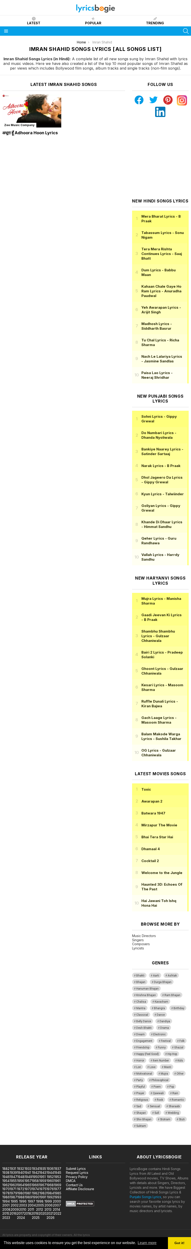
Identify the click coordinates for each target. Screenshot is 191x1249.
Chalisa (141, 1001)
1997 (31, 1201)
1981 (28, 1193)
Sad (138, 1106)
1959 (42, 1181)
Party (139, 1080)
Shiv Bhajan (143, 1119)
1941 (27, 1173)
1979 (13, 1193)
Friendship (142, 1047)
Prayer (140, 1093)
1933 (27, 1169)
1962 (6, 1185)
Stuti (182, 1119)
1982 (35, 1193)
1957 (28, 1181)
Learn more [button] (147, 1243)
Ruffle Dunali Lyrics (159, 703)
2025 (36, 1218)
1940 (20, 1173)
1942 (35, 1173)
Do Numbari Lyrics (158, 435)
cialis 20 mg (9, 1142)
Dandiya (165, 1021)
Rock (160, 1099)
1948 (21, 1177)
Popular (93, 23)
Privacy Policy (77, 1177)
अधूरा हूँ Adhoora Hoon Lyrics (30, 132)
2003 (23, 1205)
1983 (43, 1193)
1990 (36, 1197)
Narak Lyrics (161, 466)
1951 (42, 1177)
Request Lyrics (77, 1173)
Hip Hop (172, 1054)
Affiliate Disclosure (80, 1189)
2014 (56, 1209)
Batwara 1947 (153, 813)
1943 (42, 1173)
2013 (47, 1209)
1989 (28, 1197)
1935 (42, 1169)
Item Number (161, 1060)
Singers (138, 940)
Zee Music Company (19, 125)
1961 (57, 1181)
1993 (57, 1197)
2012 (39, 1209)
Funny (162, 1047)
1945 (57, 1173)
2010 (22, 1209)
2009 (15, 1209)
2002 (15, 1205)
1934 (35, 1169)
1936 (50, 1169)
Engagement (144, 1041)
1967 (42, 1185)
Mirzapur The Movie (159, 825)
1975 (42, 1189)
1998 (40, 1201)
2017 (20, 1213)
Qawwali (158, 1093)
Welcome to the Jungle (161, 872)
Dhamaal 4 (150, 849)
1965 (27, 1185)
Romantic (178, 1099)
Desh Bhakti (144, 1028)
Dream (140, 1034)
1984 (50, 1193)
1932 (20, 1169)
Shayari (141, 1113)
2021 (49, 1213)
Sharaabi (174, 1106)
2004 (32, 1205)
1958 (35, 1181)
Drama (164, 1028)
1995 (14, 1201)
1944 (50, 1173)
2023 (6, 1218)
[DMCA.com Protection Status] (80, 1205)
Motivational (144, 1073)
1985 (57, 1193)
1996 (23, 1201)
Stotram (165, 1119)
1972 (20, 1189)
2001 (6, 1205)
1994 (6, 1201)
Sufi (156, 1113)
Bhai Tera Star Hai (157, 837)
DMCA (70, 1181)
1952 (50, 1177)
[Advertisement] (161, 158)
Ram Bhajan (172, 995)
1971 (13, 1189)
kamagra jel (82, 1142)
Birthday (179, 1008)
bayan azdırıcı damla (43, 1142)
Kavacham (161, 1001)
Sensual (155, 1106)
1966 (35, 1185)
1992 (50, 1197)
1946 (6, 1177)
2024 (21, 1218)
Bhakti (140, 975)
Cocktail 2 (150, 861)
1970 (6, 1189)
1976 (50, 1189)
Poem (157, 1086)
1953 (57, 1177)
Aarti (156, 975)
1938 (6, 1173)
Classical (142, 1014)
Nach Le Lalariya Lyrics (161, 358)
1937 (57, 1169)
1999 (48, 1201)
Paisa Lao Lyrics (157, 375)
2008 (6, 1209)
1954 (6, 1181)
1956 (20, 1181)
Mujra (164, 1073)
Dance (161, 1014)
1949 (28, 1177)
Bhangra (159, 1008)
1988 (21, 1197)
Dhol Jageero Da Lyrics (162, 479)
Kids (180, 1060)
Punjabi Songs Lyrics (145, 1197)
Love (152, 1067)
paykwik (66, 1142)
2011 (31, 1209)
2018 (27, 1213)
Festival (166, 1041)
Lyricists (138, 948)
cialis (22, 1142)
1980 (21, 1193)
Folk (181, 1041)
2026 (51, 1218)
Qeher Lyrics (158, 540)
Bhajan (140, 982)
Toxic (146, 789)
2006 (48, 1205)
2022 (57, 1213)
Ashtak (172, 975)
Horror (140, 1060)
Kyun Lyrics (162, 494)
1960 (50, 1181)
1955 (13, 1181)
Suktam (141, 1126)
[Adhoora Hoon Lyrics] (31, 111)
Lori (138, 1067)
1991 (43, 1197)
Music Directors (144, 936)
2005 (40, 1205)
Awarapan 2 (151, 801)
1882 (6, 1169)
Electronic (159, 1034)
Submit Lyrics (76, 1169)
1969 (57, 1185)
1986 (6, 1197)
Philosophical (159, 1080)
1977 (57, 1189)
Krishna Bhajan (146, 995)
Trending (155, 23)
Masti (167, 1067)
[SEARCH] (186, 31)
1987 (13, 1197)
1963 (13, 1185)
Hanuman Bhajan (147, 988)
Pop (171, 1086)
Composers (141, 944)
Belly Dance (143, 1021)
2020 (42, 1213)
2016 (13, 1213)
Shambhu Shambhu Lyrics (158, 636)
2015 (5, 1213)
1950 (35, 1177)
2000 (57, 1201)
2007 (57, 1205)
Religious (142, 1099)
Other (180, 1073)
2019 (34, 1213)
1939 (13, 1173)
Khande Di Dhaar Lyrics (161, 524)
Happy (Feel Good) (147, 1054)
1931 (13, 1169)
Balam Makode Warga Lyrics (161, 736)
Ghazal (178, 1047)
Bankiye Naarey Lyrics (162, 451)
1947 (13, 1177)
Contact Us (74, 1185)
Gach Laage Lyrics (159, 720)
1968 (50, 1185)
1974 (35, 1189)
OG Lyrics (158, 752)
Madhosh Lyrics (156, 326)
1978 (6, 1193)
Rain (175, 1093)
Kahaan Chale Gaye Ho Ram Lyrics (161, 291)
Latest (33, 23)
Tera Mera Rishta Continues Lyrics (161, 254)
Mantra (140, 1008)
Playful (140, 1086)
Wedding (173, 1113)
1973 (28, 1189)
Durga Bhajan (162, 982)
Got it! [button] (179, 1243)
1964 (20, 1185)
